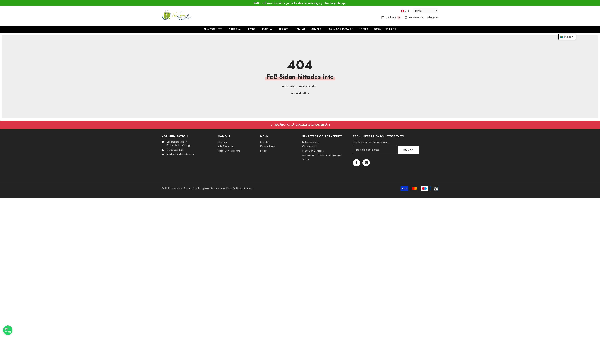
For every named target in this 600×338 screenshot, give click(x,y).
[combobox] (423, 10)
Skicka (408, 149)
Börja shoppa (338, 3)
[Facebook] (356, 162)
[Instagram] (366, 162)
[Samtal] (425, 10)
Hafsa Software (244, 188)
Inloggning (432, 17)
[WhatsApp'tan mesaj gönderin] (7, 330)
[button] (567, 37)
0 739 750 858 (175, 150)
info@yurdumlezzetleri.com (181, 154)
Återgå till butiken (300, 93)
